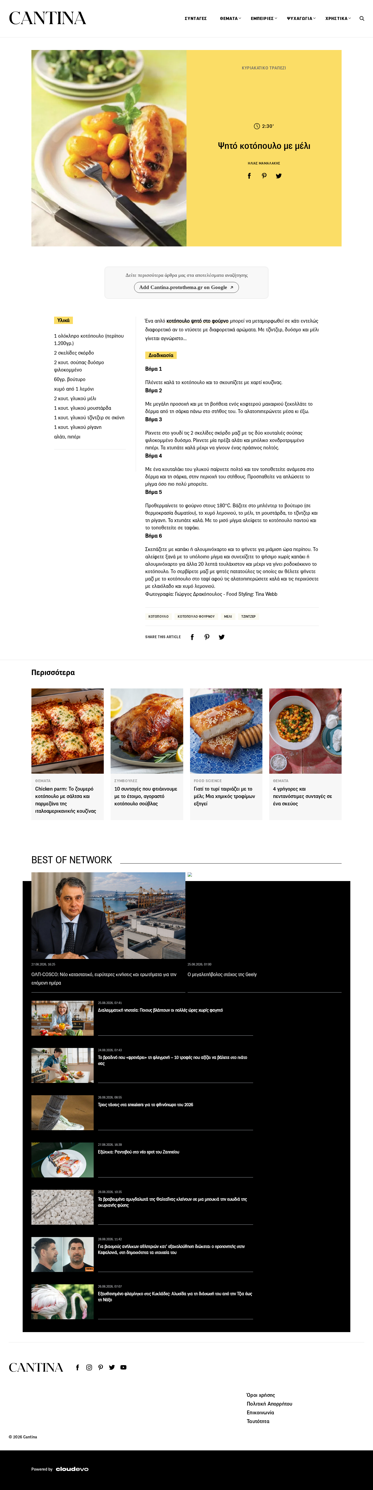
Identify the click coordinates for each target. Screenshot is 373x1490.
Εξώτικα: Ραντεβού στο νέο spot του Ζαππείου (138, 1152)
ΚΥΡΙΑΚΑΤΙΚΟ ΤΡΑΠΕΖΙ (264, 67)
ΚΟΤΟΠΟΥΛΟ (158, 616)
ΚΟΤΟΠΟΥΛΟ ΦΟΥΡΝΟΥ (196, 616)
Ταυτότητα (258, 1421)
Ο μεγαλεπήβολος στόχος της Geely (222, 974)
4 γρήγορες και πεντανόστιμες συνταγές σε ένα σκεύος (302, 796)
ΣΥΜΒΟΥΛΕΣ (125, 780)
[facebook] (249, 176)
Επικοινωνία (260, 1412)
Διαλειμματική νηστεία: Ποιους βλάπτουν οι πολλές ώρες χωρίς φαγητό (160, 1010)
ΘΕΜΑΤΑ (43, 780)
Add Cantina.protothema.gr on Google (183, 287)
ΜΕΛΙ (228, 616)
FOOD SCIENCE (208, 780)
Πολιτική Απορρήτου (269, 1403)
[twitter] (279, 176)
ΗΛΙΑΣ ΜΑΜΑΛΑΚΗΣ (264, 163)
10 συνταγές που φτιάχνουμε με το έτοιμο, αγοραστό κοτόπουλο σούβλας (145, 796)
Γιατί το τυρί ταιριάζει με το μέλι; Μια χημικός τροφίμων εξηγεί (224, 796)
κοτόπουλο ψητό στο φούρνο (198, 321)
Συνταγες (196, 18)
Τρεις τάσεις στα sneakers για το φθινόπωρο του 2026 (145, 1104)
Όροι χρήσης (261, 1395)
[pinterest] (264, 176)
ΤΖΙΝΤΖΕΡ (248, 616)
